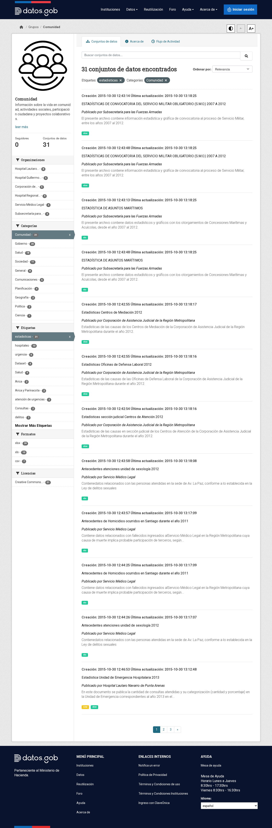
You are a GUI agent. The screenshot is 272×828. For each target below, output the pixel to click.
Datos (80, 775)
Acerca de (136, 41)
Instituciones (110, 9)
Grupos (33, 27)
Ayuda (80, 803)
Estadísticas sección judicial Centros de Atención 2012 (122, 417)
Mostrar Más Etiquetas (33, 426)
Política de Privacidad (153, 775)
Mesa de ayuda (211, 765)
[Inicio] (21, 27)
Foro (172, 9)
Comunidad (51, 27)
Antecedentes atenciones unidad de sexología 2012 (120, 469)
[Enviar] (246, 55)
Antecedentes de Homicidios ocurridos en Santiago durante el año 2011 (135, 521)
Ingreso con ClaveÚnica (154, 803)
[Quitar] (121, 80)
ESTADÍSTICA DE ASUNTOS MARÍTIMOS (112, 208)
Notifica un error (149, 765)
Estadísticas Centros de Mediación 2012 (112, 312)
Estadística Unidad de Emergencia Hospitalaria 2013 (120, 677)
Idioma (206, 798)
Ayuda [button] (186, 9)
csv (85, 706)
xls (84, 237)
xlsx (85, 133)
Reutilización (153, 9)
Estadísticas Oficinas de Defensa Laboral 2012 (117, 365)
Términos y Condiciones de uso (159, 784)
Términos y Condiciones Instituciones (163, 793)
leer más (21, 127)
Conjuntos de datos (104, 41)
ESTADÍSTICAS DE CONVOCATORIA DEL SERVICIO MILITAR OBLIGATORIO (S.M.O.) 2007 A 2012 (154, 104)
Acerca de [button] (207, 9)
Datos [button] (130, 9)
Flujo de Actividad (168, 41)
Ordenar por (201, 69)
